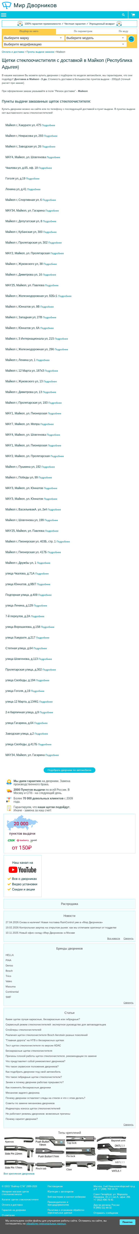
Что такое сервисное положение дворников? (32, 1066)
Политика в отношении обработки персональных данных (66, 1211)
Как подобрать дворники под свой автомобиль (33, 1071)
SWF (8, 997)
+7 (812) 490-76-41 (103, 1199)
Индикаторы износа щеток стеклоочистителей (33, 1108)
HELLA (10, 955)
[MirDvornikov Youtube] (69, 876)
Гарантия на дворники (14, 1210)
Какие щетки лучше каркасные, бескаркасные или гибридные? (43, 1019)
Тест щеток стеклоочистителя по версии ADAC (33, 1045)
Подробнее (48, 125)
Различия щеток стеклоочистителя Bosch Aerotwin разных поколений (47, 1035)
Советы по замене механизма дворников (30, 1103)
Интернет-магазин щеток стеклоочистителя (15, 1193)
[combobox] (34, 38)
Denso (9, 965)
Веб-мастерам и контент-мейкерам (67, 1196)
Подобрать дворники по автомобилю (69, 770)
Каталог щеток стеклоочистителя (20, 1199)
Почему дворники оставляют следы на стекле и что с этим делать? (45, 1097)
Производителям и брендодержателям (58, 1203)
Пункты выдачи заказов (40, 51)
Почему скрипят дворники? (22, 1118)
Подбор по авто (29, 31)
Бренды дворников (69, 948)
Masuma (11, 986)
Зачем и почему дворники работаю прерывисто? (35, 1082)
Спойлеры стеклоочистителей (23, 1029)
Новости (69, 916)
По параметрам (83, 31)
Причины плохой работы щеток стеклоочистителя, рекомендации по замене (51, 1056)
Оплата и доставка (12, 1204)
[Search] (131, 39)
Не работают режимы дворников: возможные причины (38, 1113)
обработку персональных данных (46, 1223)
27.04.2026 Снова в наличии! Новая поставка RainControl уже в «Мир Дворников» (54, 922)
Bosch (9, 970)
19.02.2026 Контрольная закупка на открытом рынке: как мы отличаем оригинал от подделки (61, 927)
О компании (8, 1215)
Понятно (127, 1222)
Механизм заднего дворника (22, 1092)
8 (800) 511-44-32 (103, 1207)
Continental (12, 991)
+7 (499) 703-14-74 (107, 1189)
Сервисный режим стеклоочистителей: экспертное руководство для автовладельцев (56, 1024)
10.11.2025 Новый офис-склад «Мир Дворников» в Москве (40, 932)
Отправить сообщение (106, 1213)
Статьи (69, 1013)
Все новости (113, 938)
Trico (8, 976)
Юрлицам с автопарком (60, 1191)
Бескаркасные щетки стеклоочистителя (29, 1050)
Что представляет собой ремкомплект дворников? (35, 1061)
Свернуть (128, 938)
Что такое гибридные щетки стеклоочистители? (34, 1076)
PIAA (8, 960)
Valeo (9, 981)
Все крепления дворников (19, 1173)
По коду (123, 31)
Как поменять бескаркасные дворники (28, 1087)
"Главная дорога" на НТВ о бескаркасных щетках (35, 1040)
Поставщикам (55, 1186)
